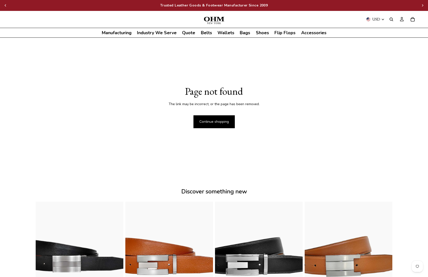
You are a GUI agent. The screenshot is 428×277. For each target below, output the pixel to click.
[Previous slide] (5, 5)
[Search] (391, 19)
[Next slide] (422, 5)
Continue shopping (214, 121)
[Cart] (412, 19)
